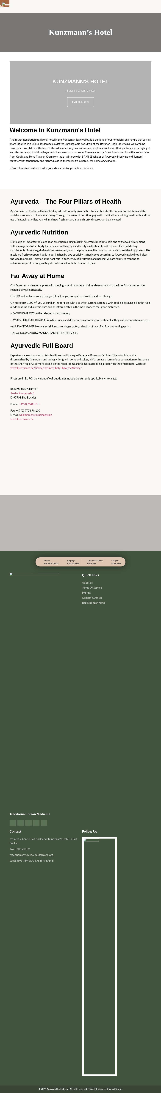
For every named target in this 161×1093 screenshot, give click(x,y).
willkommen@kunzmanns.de (35, 415)
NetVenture (117, 1089)
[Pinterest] (28, 823)
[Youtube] (36, 823)
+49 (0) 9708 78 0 (29, 404)
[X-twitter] (44, 823)
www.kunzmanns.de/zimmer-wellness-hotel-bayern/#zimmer (45, 368)
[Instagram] (20, 823)
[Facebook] (13, 823)
